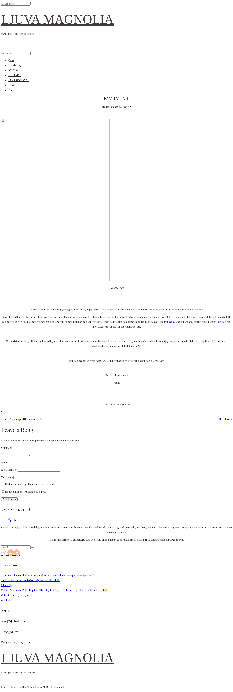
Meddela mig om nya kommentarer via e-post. (30, 484)
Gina (171, 321)
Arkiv (4, 621)
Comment (6, 447)
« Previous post (16, 419)
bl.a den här (223, 321)
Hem (11, 60)
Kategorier (7, 642)
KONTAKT (14, 75)
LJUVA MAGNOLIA (57, 19)
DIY (10, 90)
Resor (11, 85)
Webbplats (7, 477)
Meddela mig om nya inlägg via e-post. (25, 491)
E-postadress (9, 469)
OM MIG (13, 70)
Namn (5, 462)
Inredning (14, 65)
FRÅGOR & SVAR (18, 80)
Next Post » (225, 419)
